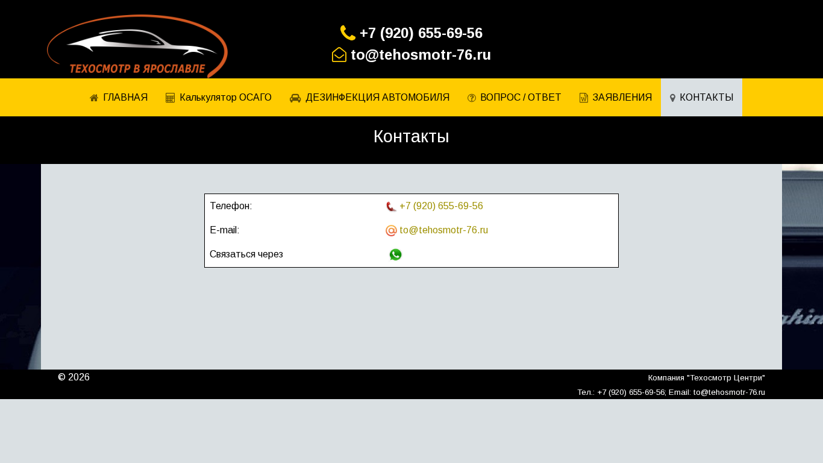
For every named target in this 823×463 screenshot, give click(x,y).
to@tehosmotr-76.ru (421, 54)
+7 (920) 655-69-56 (421, 33)
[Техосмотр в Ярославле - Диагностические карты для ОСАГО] (137, 46)
